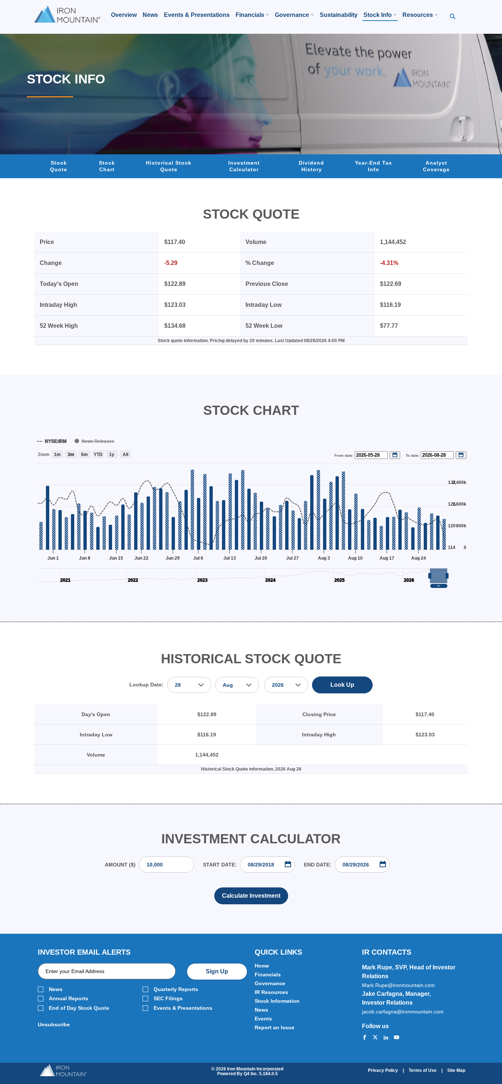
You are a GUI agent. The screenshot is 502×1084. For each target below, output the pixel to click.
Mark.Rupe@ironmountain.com (398, 985)
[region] (251, 510)
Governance (270, 983)
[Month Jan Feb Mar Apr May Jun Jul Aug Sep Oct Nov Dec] (237, 685)
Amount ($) (120, 864)
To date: (413, 455)
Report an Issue (274, 1027)
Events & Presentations (183, 1008)
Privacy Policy (383, 1070)
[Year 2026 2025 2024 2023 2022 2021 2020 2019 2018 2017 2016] (285, 685)
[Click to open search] (452, 17)
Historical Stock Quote (168, 166)
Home (262, 966)
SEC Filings (168, 998)
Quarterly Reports (176, 989)
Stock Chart (107, 166)
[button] (438, 575)
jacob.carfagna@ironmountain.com (403, 1012)
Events (263, 1019)
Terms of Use (423, 1070)
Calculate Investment (251, 896)
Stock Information (277, 1001)
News (55, 989)
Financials (268, 974)
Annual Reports (68, 998)
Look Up (342, 685)
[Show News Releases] (94, 441)
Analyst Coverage (436, 166)
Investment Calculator (244, 166)
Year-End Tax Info (373, 166)
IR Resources (271, 992)
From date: (344, 455)
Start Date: (220, 864)
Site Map (456, 1070)
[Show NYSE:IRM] (52, 441)
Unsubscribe (54, 1024)
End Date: (317, 864)
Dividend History (311, 166)
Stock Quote (58, 166)
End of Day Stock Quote (79, 1008)
